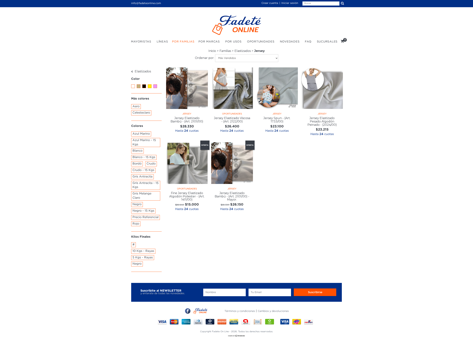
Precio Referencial (145, 217)
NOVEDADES (290, 41)
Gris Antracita (142, 176)
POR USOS (233, 41)
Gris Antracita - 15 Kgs (145, 185)
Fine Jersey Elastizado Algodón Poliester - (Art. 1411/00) (187, 196)
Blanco (137, 150)
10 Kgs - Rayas (143, 251)
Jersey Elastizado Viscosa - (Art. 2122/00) (232, 119)
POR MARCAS (209, 41)
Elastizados (242, 51)
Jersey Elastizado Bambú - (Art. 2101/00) (187, 119)
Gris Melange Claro (141, 195)
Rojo (135, 223)
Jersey (186, 114)
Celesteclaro (141, 112)
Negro (137, 204)
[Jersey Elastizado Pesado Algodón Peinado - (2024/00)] (322, 88)
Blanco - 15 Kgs (143, 157)
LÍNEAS (162, 41)
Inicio (212, 51)
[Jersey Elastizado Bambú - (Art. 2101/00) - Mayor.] (232, 163)
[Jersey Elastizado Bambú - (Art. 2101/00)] (187, 88)
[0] (342, 42)
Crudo (151, 163)
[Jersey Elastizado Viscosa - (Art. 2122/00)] (232, 88)
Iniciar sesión (289, 3)
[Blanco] (133, 86)
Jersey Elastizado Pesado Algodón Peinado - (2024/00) (322, 121)
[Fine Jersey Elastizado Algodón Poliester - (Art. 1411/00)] (187, 163)
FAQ (308, 41)
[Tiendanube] (236, 336)
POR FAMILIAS (183, 41)
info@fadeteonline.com (146, 3)
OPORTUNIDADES (261, 41)
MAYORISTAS (141, 41)
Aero (135, 106)
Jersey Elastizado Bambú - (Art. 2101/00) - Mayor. (232, 196)
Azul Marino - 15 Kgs (144, 142)
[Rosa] (155, 86)
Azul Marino (141, 133)
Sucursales (327, 41)
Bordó (137, 163)
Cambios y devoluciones (273, 311)
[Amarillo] (150, 86)
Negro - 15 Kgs (143, 210)
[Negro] (144, 86)
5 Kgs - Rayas (142, 257)
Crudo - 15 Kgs (143, 170)
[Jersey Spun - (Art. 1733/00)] (277, 88)
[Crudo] (138, 86)
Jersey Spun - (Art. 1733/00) (276, 119)
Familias (225, 51)
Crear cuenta (269, 3)
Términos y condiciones (239, 311)
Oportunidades (232, 114)
